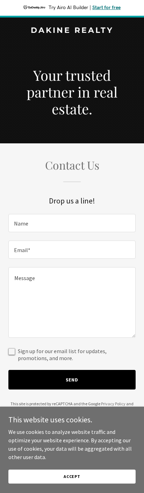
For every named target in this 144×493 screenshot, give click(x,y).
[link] (72, 30)
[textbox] (72, 223)
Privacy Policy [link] (113, 403)
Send (72, 380)
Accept (72, 476)
